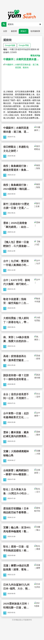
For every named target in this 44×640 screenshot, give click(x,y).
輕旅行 (23, 31)
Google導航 (24, 45)
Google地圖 (10, 45)
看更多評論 (35, 55)
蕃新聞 (14, 31)
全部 (5, 31)
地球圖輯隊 (35, 31)
